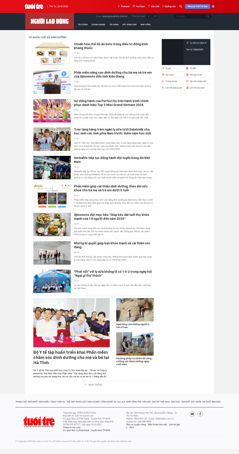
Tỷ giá (168, 68)
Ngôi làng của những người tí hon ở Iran (132, 326)
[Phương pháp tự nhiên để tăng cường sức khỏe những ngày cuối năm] (135, 344)
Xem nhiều (44, 402)
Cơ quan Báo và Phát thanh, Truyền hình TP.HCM (86, 430)
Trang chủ (21, 402)
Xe (115, 402)
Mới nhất (33, 402)
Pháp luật (81, 402)
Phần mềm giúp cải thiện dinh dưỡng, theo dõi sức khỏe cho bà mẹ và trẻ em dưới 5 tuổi (111, 188)
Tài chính (114, 24)
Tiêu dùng (83, 24)
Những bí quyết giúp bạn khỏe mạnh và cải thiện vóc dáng (112, 245)
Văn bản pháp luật (198, 81)
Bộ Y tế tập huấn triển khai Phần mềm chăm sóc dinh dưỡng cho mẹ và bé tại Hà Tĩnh (71, 357)
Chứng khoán (171, 81)
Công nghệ (107, 402)
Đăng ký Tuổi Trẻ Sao (197, 6)
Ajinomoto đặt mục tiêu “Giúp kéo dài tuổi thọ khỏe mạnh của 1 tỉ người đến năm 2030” (111, 217)
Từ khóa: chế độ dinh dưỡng (47, 37)
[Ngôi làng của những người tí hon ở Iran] (135, 310)
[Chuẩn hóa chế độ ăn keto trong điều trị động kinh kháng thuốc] (52, 54)
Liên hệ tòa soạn (197, 87)
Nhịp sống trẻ (133, 402)
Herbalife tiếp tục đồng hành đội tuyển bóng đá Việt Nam (112, 160)
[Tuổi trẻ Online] (39, 421)
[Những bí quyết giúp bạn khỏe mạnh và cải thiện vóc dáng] (52, 253)
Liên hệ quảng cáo (173, 87)
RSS (132, 427)
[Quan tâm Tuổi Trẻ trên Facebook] (200, 414)
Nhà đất (185, 402)
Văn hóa (146, 402)
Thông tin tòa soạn (71, 427)
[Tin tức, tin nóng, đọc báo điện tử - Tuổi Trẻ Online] (33, 6)
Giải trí (155, 402)
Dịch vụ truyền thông (136, 424)
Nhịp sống (146, 24)
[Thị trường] (49, 21)
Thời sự (61, 402)
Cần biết (155, 6)
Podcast (125, 6)
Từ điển (193, 68)
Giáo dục (175, 402)
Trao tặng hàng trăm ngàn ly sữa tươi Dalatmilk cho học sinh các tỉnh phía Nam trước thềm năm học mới (112, 131)
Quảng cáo (170, 6)
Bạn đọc (216, 402)
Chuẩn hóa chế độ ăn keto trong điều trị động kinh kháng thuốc (111, 46)
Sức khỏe (196, 402)
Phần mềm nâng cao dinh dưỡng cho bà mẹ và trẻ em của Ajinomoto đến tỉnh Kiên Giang (113, 74)
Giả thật (206, 402)
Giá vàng (169, 74)
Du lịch (121, 402)
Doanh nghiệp (98, 24)
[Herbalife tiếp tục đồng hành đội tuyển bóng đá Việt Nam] (52, 167)
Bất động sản (130, 24)
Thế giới (70, 402)
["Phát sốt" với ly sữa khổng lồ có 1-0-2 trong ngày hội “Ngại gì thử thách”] (52, 281)
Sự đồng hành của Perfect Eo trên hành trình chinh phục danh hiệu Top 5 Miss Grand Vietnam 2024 (111, 103)
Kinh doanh (93, 402)
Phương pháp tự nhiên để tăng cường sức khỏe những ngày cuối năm (134, 361)
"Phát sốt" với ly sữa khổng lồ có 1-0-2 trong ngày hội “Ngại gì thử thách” (113, 273)
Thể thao (165, 402)
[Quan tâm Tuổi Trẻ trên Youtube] (192, 414)
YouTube (140, 6)
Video (53, 402)
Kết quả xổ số (196, 74)
